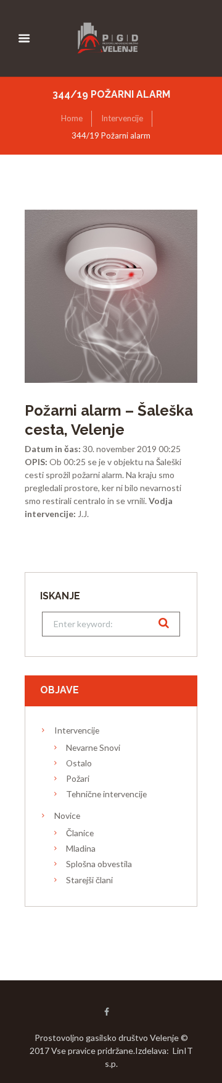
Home (72, 118)
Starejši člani (89, 880)
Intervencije (122, 118)
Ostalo (79, 763)
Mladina (81, 848)
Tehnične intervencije (106, 794)
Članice (80, 833)
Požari (77, 778)
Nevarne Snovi (93, 747)
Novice (67, 815)
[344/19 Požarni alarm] (111, 296)
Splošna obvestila (99, 863)
